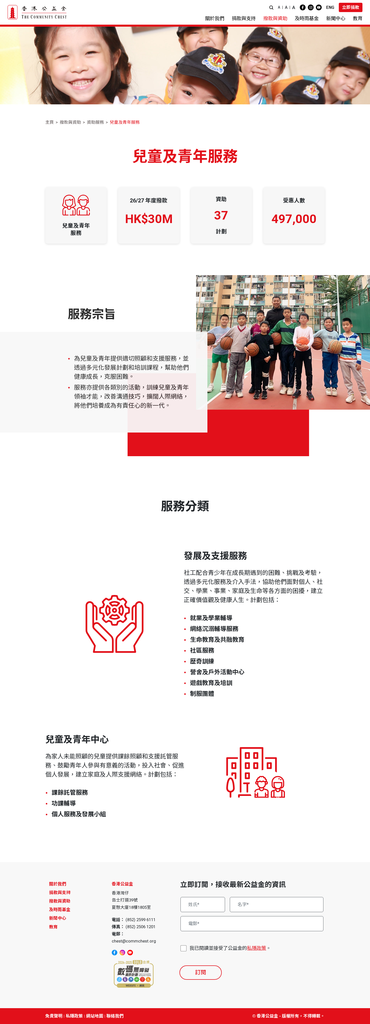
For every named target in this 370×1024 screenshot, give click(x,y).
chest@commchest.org (134, 941)
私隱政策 (256, 948)
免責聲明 (53, 1015)
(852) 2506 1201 (141, 926)
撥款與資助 (70, 122)
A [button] (279, 7)
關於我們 (57, 883)
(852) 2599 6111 (141, 919)
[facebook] (303, 7)
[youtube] (319, 7)
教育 (53, 926)
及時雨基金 (59, 909)
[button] (271, 7)
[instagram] (311, 7)
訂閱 (200, 972)
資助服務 (95, 122)
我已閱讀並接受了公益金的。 (230, 948)
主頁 (49, 122)
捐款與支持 (59, 892)
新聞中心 (57, 918)
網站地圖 (94, 1015)
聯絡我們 (115, 1015)
